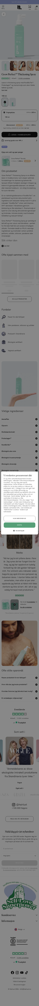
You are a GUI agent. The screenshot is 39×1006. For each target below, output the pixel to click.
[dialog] (19, 503)
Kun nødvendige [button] (19, 518)
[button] (19, 530)
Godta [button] (19, 525)
